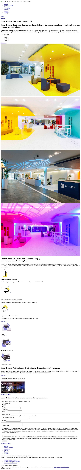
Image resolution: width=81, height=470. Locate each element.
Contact (6, 11)
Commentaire (5, 425)
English (2, 16)
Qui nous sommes (8, 5)
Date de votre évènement (8, 417)
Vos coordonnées (6, 403)
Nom (3, 406)
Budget (4, 420)
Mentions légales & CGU (10, 460)
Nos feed (6, 9)
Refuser (3, 468)
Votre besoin (7, 8)
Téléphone (4, 409)
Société (4, 408)
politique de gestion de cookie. (61, 467)
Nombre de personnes (7, 419)
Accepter (8, 468)
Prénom (4, 404)
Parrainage (6, 12)
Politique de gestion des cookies (12, 461)
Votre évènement (6, 414)
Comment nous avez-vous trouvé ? (10, 415)
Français (3, 18)
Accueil (6, 4)
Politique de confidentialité (10, 463)
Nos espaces (7, 6)
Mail (3, 411)
